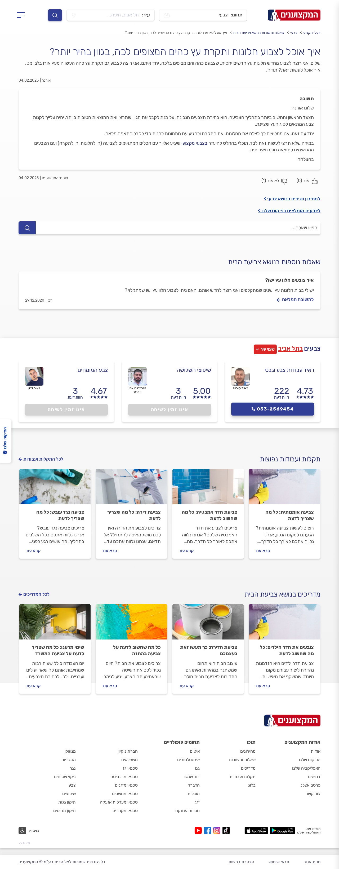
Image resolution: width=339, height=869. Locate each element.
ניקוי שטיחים (65, 776)
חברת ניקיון (128, 751)
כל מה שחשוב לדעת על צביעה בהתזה (137, 650)
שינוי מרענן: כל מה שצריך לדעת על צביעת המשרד (58, 650)
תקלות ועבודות (243, 776)
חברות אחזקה (187, 810)
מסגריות (68, 759)
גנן (197, 768)
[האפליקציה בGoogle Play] (282, 830)
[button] (29, 830)
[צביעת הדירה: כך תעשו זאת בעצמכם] (208, 624)
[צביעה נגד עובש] (55, 489)
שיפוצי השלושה (194, 370)
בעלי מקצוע (311, 32)
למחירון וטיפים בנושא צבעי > (292, 199)
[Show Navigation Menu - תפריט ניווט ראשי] (22, 15)
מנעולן (70, 751)
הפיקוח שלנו (309, 759)
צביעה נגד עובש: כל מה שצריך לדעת (60, 515)
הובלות (194, 793)
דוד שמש (192, 776)
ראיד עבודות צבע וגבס (289, 370)
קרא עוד (262, 550)
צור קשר (313, 793)
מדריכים (248, 768)
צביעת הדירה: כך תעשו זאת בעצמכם (208, 650)
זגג (197, 802)
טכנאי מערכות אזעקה (119, 802)
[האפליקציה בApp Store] (256, 830)
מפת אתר (312, 861)
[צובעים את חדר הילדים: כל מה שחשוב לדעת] (284, 624)
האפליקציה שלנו (306, 768)
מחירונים (248, 751)
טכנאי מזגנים (126, 785)
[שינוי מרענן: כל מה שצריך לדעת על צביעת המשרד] (55, 624)
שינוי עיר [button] (268, 349)
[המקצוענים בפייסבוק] (208, 830)
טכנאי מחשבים (125, 793)
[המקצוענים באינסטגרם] (217, 830)
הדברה (194, 785)
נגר (73, 768)
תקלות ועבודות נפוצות (290, 459)
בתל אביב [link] (290, 348)
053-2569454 (275, 409)
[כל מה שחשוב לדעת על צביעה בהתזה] (131, 624)
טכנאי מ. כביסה (124, 776)
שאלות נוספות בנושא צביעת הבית (274, 262)
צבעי (293, 32)
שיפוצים (69, 793)
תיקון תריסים (64, 810)
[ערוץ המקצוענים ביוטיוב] (199, 830)
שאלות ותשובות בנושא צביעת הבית (258, 32)
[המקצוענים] (294, 15)
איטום (195, 751)
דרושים (314, 776)
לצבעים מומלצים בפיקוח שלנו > (289, 211)
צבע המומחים (93, 370)
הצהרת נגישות (241, 861)
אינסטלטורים (188, 759)
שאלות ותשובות (242, 759)
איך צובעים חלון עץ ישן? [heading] (289, 280)
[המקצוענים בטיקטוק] (226, 830)
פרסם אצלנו (310, 785)
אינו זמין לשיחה (169, 409)
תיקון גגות (67, 802)
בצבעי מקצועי (194, 143)
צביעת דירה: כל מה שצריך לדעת (134, 515)
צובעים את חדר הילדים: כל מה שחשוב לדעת (287, 650)
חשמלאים (129, 759)
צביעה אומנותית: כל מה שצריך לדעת (289, 515)
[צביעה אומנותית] (284, 489)
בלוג (252, 785)
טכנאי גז (130, 768)
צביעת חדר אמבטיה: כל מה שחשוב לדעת (209, 515)
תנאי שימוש (279, 861)
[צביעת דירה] (131, 489)
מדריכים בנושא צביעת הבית (282, 594)
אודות (315, 751)
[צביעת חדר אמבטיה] (208, 489)
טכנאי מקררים (125, 810)
